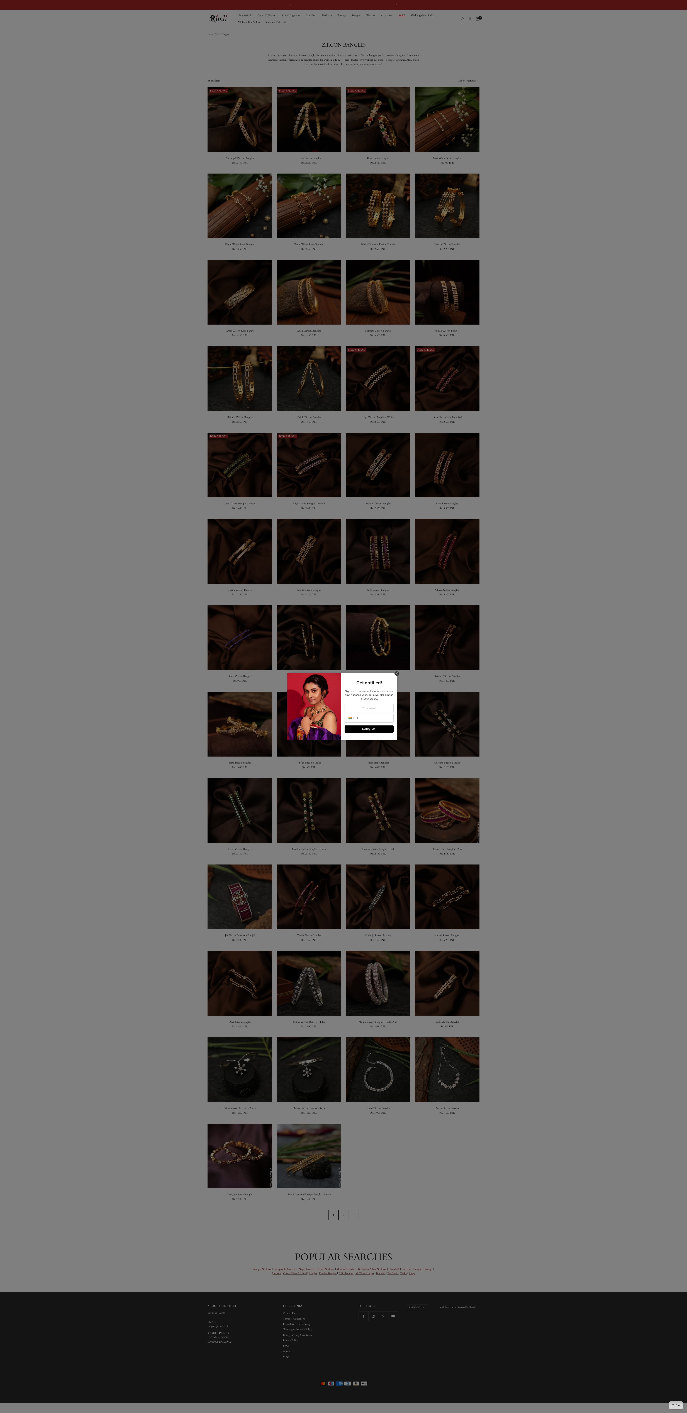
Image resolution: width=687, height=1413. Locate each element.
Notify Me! (369, 729)
